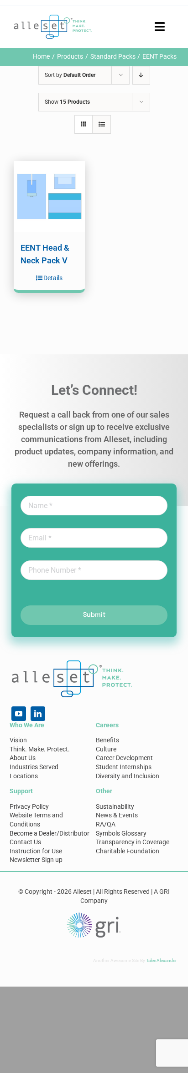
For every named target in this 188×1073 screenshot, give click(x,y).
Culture (106, 749)
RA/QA (105, 824)
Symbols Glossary (121, 833)
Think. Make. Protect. (40, 749)
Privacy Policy (29, 806)
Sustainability (115, 806)
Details (53, 278)
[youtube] (18, 713)
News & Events (117, 815)
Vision (18, 740)
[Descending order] (141, 75)
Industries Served (34, 767)
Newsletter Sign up (36, 859)
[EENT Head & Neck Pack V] (49, 196)
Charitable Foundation (127, 851)
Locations (24, 776)
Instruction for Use (36, 851)
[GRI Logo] (94, 914)
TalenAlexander (161, 960)
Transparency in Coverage (132, 842)
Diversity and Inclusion (127, 776)
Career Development (124, 757)
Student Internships (123, 767)
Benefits (107, 740)
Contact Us (25, 842)
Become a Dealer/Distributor (49, 833)
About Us (23, 757)
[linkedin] (38, 713)
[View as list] (101, 124)
